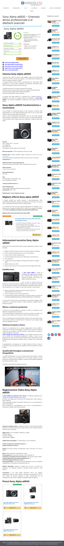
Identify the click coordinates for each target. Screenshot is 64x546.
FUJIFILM (34, 8)
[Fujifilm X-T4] (49, 48)
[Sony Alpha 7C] (49, 56)
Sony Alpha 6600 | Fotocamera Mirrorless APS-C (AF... (11, 503)
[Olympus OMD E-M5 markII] (49, 278)
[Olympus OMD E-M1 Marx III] (49, 98)
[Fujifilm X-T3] (49, 72)
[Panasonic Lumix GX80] (49, 288)
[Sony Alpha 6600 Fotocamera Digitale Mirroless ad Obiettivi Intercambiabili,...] (33, 493)
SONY (25, 8)
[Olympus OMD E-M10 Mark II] (49, 296)
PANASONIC (16, 8)
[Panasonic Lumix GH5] (49, 185)
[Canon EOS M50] (49, 160)
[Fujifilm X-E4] (49, 106)
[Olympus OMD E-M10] (49, 313)
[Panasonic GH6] (49, 41)
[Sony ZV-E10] (49, 64)
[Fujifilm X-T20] (49, 254)
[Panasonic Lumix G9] (49, 176)
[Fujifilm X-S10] (49, 237)
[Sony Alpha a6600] (8, 36)
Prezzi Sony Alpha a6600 (11, 70)
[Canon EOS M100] (49, 271)
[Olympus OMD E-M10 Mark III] (49, 261)
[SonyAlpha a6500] (49, 88)
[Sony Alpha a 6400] (49, 81)
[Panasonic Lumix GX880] (49, 22)
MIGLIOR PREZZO (56, 25)
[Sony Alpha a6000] (49, 194)
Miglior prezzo (37, 234)
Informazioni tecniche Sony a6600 (14, 66)
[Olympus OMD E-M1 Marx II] (49, 115)
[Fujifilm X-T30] (49, 125)
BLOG (31, 11)
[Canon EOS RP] (49, 221)
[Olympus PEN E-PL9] (49, 202)
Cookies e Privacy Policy (51, 544)
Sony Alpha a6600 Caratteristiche (14, 64)
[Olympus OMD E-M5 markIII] (49, 133)
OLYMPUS (6, 8)
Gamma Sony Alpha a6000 (12, 62)
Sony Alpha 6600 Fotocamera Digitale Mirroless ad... (31, 503)
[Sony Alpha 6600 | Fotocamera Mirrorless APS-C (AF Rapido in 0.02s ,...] (9, 223)
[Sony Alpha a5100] (49, 211)
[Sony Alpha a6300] (49, 150)
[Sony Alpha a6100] (49, 141)
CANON (43, 8)
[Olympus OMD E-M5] (49, 322)
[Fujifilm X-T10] (49, 305)
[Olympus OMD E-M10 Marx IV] (49, 167)
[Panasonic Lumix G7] (49, 245)
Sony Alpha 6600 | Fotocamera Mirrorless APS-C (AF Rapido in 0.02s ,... (28, 219)
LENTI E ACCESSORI (55, 8)
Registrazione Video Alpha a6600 (13, 68)
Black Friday (43, 544)
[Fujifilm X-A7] (49, 228)
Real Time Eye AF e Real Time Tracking (13, 334)
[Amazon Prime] (39, 232)
